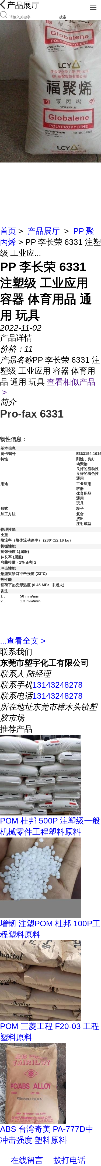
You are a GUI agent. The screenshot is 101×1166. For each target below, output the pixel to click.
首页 (8, 231)
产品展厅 (43, 231)
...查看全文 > (23, 640)
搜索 (62, 17)
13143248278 (57, 684)
